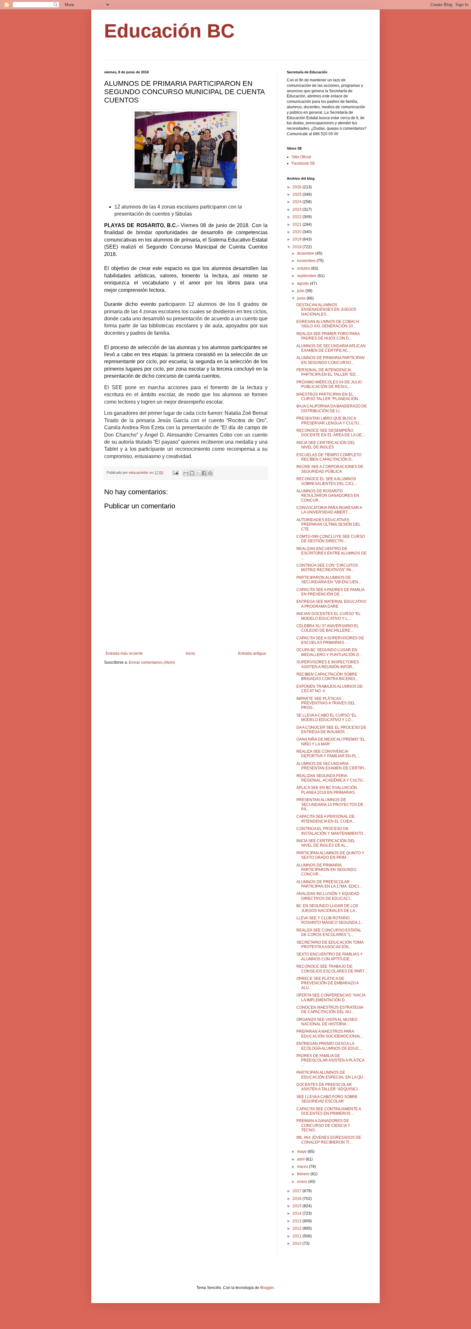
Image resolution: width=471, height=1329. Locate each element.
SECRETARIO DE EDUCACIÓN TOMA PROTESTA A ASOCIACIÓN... (329, 944)
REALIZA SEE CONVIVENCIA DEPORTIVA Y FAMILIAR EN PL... (327, 753)
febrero (303, 1174)
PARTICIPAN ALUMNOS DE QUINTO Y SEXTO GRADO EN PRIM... (330, 855)
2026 (297, 187)
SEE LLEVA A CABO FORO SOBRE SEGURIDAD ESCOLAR (327, 1099)
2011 (297, 1236)
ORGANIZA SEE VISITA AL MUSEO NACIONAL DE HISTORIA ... (326, 1021)
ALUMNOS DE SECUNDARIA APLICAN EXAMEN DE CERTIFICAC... (331, 348)
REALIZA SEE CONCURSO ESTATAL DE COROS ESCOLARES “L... (328, 932)
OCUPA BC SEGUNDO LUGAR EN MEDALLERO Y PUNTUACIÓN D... (329, 652)
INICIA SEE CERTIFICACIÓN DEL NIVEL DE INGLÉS (325, 444)
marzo (303, 1166)
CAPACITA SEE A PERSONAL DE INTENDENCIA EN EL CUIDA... (325, 818)
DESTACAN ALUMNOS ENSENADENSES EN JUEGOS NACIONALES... (326, 309)
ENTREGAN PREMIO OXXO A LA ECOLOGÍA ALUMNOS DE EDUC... (329, 1045)
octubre (304, 268)
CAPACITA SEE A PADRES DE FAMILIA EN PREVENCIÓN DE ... (330, 591)
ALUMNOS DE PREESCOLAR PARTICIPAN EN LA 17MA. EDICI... (329, 884)
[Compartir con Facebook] (204, 473)
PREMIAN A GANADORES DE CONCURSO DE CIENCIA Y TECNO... (323, 1125)
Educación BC (169, 31)
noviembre (307, 260)
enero (302, 1181)
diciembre (306, 253)
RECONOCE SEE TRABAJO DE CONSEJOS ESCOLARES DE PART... (331, 968)
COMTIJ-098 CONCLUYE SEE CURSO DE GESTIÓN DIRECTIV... (330, 538)
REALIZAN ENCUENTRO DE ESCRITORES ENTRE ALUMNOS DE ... (331, 553)
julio (301, 291)
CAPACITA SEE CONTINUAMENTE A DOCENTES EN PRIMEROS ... (328, 1111)
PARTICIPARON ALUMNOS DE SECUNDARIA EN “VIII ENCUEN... (328, 579)
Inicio (190, 653)
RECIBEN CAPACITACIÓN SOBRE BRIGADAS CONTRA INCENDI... (327, 676)
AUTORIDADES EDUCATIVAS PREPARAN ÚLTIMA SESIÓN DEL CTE (328, 524)
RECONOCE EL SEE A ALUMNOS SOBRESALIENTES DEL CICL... (326, 481)
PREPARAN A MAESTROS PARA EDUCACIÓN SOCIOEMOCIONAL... (330, 1033)
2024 (297, 202)
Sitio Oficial (301, 157)
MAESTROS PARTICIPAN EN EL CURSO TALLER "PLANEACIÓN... (328, 396)
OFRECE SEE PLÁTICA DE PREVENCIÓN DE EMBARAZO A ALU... (327, 983)
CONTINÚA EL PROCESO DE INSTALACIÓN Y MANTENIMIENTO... (331, 830)
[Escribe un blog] (192, 473)
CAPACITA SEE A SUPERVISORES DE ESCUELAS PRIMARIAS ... (330, 640)
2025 (297, 194)
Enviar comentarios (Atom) (152, 662)
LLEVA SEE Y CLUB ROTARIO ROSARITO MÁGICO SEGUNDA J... (329, 920)
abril (301, 1159)
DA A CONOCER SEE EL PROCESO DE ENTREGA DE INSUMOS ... (331, 729)
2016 (297, 1198)
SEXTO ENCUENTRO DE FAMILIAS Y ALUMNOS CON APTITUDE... (329, 956)
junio (302, 298)
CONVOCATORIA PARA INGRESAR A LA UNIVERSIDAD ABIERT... (329, 509)
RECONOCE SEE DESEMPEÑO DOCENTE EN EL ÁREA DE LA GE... (330, 432)
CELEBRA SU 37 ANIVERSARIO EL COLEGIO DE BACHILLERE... (327, 628)
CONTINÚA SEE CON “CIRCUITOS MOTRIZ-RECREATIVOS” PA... (327, 567)
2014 (297, 1213)
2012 (297, 1228)
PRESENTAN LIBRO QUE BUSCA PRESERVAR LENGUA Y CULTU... (329, 420)
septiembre (307, 276)
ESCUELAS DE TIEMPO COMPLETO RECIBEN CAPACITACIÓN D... (328, 457)
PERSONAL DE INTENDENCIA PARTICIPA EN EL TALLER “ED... (327, 372)
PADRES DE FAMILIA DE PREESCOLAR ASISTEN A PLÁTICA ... (330, 1060)
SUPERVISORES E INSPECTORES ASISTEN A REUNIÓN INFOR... (327, 664)
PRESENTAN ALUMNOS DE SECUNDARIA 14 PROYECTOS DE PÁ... (329, 804)
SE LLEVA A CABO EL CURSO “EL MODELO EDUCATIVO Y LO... (326, 717)
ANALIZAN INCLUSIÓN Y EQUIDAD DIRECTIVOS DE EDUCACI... (327, 895)
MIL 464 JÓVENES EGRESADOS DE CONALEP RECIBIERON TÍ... (328, 1139)
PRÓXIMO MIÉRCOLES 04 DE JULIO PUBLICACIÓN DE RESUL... (329, 384)
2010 (297, 1243)
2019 (297, 239)
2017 (297, 1191)
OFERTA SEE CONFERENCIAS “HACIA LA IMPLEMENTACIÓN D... (330, 997)
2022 (297, 217)
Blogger (267, 1287)
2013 (297, 1221)
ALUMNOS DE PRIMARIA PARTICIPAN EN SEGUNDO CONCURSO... (330, 360)
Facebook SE (303, 163)
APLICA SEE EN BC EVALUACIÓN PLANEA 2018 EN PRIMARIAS (326, 789)
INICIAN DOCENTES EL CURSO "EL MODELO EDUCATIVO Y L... (328, 615)
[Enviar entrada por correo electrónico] (175, 472)
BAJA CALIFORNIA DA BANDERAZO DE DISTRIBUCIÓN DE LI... (331, 408)
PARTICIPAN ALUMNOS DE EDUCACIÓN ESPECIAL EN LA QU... (331, 1074)
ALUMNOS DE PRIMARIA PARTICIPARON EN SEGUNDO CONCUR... (326, 870)
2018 (297, 247)
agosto (303, 283)
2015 (297, 1206)
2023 (297, 209)
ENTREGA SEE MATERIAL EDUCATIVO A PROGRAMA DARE (331, 603)
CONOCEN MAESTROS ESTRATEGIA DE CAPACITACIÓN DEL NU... (329, 1009)
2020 (297, 232)
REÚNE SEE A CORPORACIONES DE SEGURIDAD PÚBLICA (329, 468)
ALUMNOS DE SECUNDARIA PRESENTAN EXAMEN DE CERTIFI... (331, 765)
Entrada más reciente (124, 653)
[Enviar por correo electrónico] (186, 473)
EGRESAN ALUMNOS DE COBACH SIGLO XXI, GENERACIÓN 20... (327, 323)
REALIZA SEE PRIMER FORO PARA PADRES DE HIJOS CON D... (327, 336)
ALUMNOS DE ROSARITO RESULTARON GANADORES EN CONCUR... (327, 496)
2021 (297, 224)
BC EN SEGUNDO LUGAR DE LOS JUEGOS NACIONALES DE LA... (327, 908)
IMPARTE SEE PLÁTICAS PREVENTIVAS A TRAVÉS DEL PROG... (325, 703)
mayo (302, 1151)
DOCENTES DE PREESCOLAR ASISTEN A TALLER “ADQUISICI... (328, 1086)
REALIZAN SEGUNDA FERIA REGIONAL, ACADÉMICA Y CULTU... (331, 778)
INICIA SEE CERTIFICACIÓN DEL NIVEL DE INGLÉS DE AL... (325, 843)
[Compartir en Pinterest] (210, 473)
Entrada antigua (252, 653)
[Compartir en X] (198, 473)
